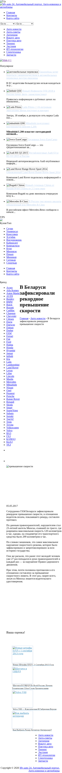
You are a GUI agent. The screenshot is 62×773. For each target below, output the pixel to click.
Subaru (10, 413)
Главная (10, 12)
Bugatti (10, 307)
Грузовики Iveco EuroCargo (42, 139)
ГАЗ (8, 436)
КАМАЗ (10, 439)
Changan (10, 313)
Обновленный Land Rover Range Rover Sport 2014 (33, 172)
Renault (10, 402)
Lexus (9, 370)
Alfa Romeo (12, 290)
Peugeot (10, 393)
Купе (9, 248)
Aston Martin (13, 293)
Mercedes (11, 382)
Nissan (9, 387)
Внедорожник (14, 240)
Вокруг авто (13, 37)
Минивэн (11, 251)
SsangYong (12, 410)
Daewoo (10, 324)
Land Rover (12, 367)
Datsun (10, 327)
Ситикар (11, 260)
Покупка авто (13, 40)
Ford (8, 342)
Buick (9, 304)
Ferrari (9, 336)
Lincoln (10, 376)
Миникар (11, 257)
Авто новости (13, 29)
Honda (9, 347)
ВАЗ (8, 433)
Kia (8, 359)
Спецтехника (13, 52)
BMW (9, 302)
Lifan (9, 373)
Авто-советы (13, 32)
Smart (9, 407)
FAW (9, 333)
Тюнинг (10, 43)
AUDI (9, 296)
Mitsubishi (11, 384)
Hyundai (10, 350)
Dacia (9, 322)
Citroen (10, 319)
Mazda (9, 379)
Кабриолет (12, 242)
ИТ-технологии (14, 49)
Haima (9, 344)
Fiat (8, 339)
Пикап (10, 254)
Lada (8, 362)
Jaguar (9, 353)
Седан (9, 228)
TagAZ (10, 419)
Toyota (9, 424)
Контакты (11, 15)
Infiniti (9, 356)
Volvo (9, 430)
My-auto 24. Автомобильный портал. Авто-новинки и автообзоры (40, 769)
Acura (9, 287)
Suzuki (9, 416)
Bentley (10, 299)
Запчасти (11, 55)
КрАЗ (9, 442)
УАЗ (8, 444)
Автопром (11, 34)
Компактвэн (13, 245)
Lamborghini (12, 364)
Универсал (12, 231)
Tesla (9, 422)
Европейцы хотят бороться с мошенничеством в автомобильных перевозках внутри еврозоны (32, 74)
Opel (8, 390)
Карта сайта (12, 18)
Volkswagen (12, 427)
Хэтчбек (10, 237)
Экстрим (11, 46)
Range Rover (13, 399)
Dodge (9, 330)
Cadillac (10, 310)
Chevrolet (11, 316)
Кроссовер (12, 234)
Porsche (10, 396)
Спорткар (11, 262)
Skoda (9, 404)
